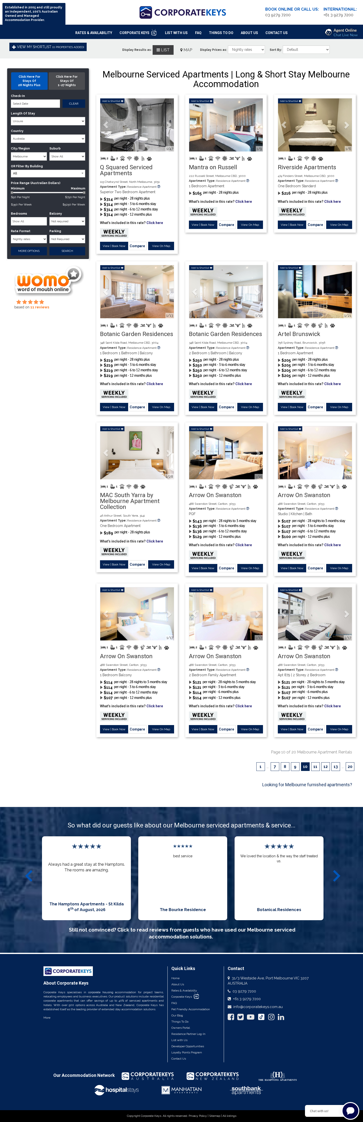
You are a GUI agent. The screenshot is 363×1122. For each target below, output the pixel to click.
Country (17, 131)
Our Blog (177, 1015)
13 (336, 766)
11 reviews (39, 307)
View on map (161, 246)
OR (13, 166)
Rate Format (20, 231)
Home (175, 978)
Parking (55, 231)
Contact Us (276, 33)
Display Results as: (137, 50)
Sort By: (276, 50)
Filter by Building (29, 166)
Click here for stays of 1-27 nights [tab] (67, 81)
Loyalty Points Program (186, 1052)
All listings (229, 1116)
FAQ (198, 33)
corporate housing (100, 992)
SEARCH (67, 251)
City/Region (20, 148)
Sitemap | (215, 1116)
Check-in (18, 96)
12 (325, 766)
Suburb (54, 148)
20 (350, 766)
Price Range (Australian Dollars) (35, 183)
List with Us (179, 1040)
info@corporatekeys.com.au (258, 1007)
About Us (249, 33)
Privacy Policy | (199, 1116)
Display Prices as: (213, 50)
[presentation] (29, 875)
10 (305, 766)
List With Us (176, 33)
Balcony (55, 213)
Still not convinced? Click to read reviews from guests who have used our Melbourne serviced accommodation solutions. (182, 933)
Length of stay (23, 113)
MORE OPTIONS (29, 251)
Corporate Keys (135, 33)
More (46, 1017)
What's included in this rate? (131, 222)
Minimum (48, 188)
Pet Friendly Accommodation (190, 1009)
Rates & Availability (93, 33)
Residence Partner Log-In (188, 1034)
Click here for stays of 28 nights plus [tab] (29, 81)
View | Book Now (114, 246)
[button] (105, 124)
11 (315, 766)
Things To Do (221, 33)
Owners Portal (180, 1027)
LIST (165, 50)
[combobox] (48, 173)
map (187, 50)
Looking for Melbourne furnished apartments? (307, 784)
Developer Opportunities (187, 1046)
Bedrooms (19, 213)
